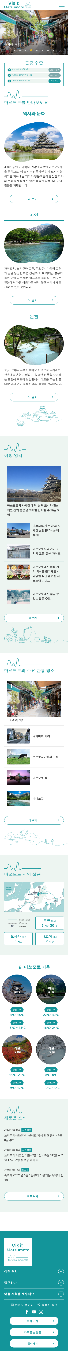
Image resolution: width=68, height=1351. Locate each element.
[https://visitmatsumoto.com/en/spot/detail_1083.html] (34, 702)
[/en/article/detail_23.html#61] (17, 1002)
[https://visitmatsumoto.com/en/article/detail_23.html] (34, 491)
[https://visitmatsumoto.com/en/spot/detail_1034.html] (34, 756)
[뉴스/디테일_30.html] (34, 1135)
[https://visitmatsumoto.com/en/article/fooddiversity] (34, 574)
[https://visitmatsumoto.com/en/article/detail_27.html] (34, 551)
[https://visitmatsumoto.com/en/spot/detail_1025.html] (34, 798)
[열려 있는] (34, 75)
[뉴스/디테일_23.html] (34, 1175)
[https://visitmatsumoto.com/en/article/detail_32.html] (34, 596)
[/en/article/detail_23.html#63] (17, 1062)
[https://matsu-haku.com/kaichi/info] (34, 70)
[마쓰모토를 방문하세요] (17, 4)
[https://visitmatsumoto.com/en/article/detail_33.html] (34, 530)
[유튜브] (34, 1312)
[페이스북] (27, 1312)
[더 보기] (34, 32)
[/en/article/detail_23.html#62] (51, 1002)
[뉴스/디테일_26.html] (34, 1155)
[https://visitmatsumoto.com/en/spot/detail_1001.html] (34, 777)
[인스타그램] (41, 1312)
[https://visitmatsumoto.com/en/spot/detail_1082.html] (34, 736)
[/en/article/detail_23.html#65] (51, 1062)
